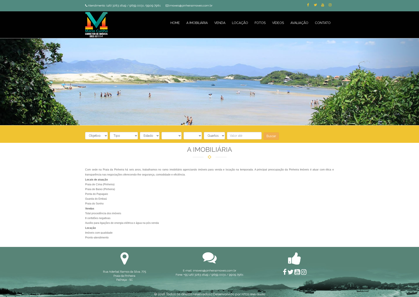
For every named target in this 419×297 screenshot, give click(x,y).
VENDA (219, 23)
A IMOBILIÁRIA (197, 23)
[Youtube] (322, 4)
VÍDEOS (278, 23)
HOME (175, 23)
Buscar (271, 136)
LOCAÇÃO (240, 23)
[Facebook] (308, 4)
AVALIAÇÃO (299, 23)
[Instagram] (330, 4)
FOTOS (260, 23)
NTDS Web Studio (253, 294)
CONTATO (323, 23)
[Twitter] (315, 4)
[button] (31, 81)
